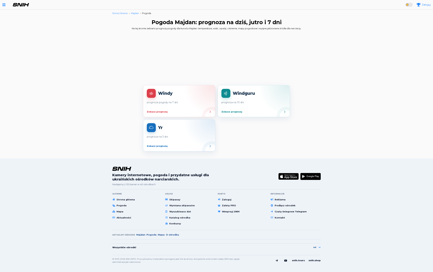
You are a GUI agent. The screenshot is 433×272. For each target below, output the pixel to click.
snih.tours (298, 260)
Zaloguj (226, 199)
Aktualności (124, 217)
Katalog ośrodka (179, 217)
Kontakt (280, 217)
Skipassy (174, 199)
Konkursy (175, 223)
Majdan (140, 234)
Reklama (280, 199)
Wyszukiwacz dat (180, 211)
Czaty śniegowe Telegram (291, 211)
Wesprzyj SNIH (231, 211)
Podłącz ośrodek (285, 205)
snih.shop (315, 260)
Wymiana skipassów (182, 205)
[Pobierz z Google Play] (310, 176)
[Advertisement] (216, 58)
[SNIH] (121, 169)
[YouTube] (285, 260)
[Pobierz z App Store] (288, 176)
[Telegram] (276, 260)
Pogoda (122, 205)
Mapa (120, 211)
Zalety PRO (229, 205)
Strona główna (126, 199)
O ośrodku (172, 234)
